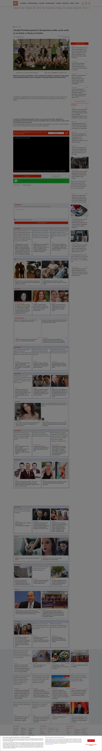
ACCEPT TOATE (91, 740)
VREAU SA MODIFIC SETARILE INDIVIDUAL (91, 745)
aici (18, 745)
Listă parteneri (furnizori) (49, 744)
